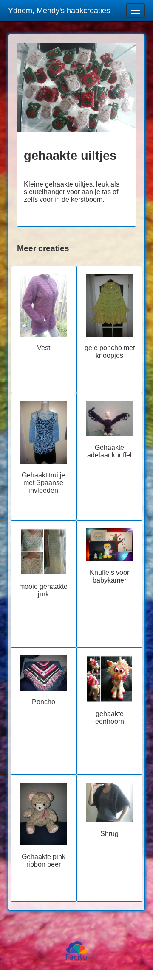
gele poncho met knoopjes (110, 351)
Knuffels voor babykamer (109, 576)
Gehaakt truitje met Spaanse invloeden (43, 482)
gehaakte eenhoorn (109, 717)
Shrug (109, 833)
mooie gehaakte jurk (43, 590)
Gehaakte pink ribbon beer (43, 860)
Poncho (43, 701)
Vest (43, 347)
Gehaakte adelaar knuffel (109, 451)
